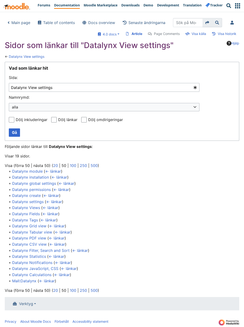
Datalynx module (27, 171)
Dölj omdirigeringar (105, 119)
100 (73, 165)
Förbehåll (62, 321)
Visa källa (199, 34)
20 (55, 165)
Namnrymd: (19, 97)
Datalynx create (26, 195)
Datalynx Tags (25, 220)
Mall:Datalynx (24, 280)
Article (137, 34)
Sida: (13, 77)
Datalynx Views (26, 207)
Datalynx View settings (26, 56)
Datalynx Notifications (32, 262)
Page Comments (167, 34)
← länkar (53, 171)
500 (94, 165)
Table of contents (59, 22)
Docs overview (101, 22)
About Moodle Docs (35, 321)
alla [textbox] (15, 107)
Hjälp (235, 43)
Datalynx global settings (34, 183)
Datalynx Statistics (29, 256)
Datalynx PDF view (29, 238)
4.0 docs (109, 34)
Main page (20, 22)
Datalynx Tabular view (32, 232)
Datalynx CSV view (29, 244)
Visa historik (227, 34)
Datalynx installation (30, 177)
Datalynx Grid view (29, 226)
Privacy (10, 321)
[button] (237, 5)
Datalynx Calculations (31, 274)
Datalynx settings (28, 201)
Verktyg (26, 303)
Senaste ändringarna (146, 22)
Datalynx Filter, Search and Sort (41, 250)
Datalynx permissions (31, 189)
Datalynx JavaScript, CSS (35, 268)
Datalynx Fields (26, 213)
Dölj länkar (67, 119)
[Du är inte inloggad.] (233, 22)
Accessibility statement (90, 321)
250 (83, 165)
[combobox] (104, 87)
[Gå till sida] (207, 22)
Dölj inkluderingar (31, 119)
